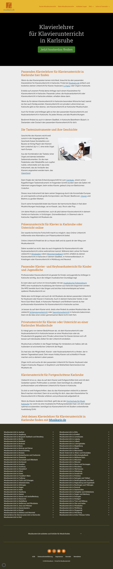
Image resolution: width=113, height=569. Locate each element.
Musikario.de (74, 83)
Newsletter (77, 556)
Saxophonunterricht (61, 312)
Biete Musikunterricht (66, 6)
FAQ (90, 6)
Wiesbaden (36, 254)
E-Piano (66, 86)
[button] (4, 565)
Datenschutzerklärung (45, 556)
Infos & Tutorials (102, 6)
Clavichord (25, 173)
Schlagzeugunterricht (38, 312)
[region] (56, 39)
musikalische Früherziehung (75, 283)
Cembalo (70, 180)
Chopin (84, 196)
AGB (33, 556)
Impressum (59, 556)
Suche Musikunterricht (47, 6)
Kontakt (68, 556)
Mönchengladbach (55, 254)
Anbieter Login (81, 6)
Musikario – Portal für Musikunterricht (58, 561)
